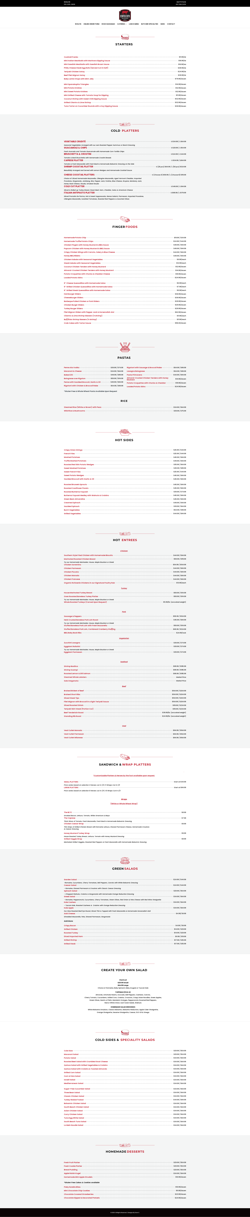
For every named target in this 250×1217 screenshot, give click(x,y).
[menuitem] (78, 24)
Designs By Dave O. (134, 1212)
